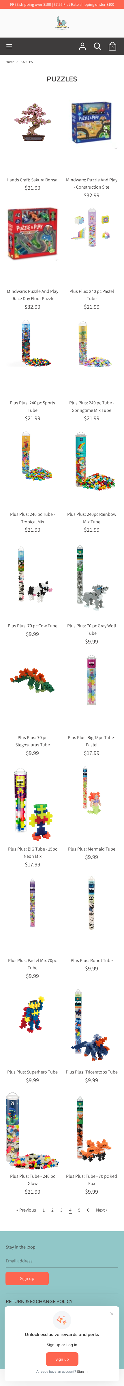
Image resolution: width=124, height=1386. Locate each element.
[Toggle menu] (9, 46)
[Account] (82, 44)
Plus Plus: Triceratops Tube (92, 1072)
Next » (102, 1210)
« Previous (26, 1210)
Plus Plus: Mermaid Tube (91, 849)
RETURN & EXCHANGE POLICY (39, 1301)
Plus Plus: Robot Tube (92, 960)
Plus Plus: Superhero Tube (32, 1072)
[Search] (97, 44)
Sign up (27, 1278)
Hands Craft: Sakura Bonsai (33, 180)
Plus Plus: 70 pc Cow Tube (32, 626)
